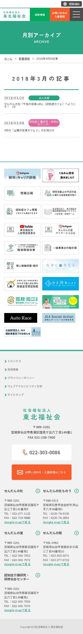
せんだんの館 (52, 533)
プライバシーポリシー (21, 377)
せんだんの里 (13, 533)
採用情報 (40, 14)
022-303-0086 (44, 452)
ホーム (8, 58)
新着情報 (24, 58)
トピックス (14, 361)
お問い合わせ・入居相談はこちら (45, 472)
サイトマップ (16, 394)
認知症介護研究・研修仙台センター (16, 577)
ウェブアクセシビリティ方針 (25, 386)
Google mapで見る (17, 522)
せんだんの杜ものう (57, 491)
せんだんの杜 (13, 491)
